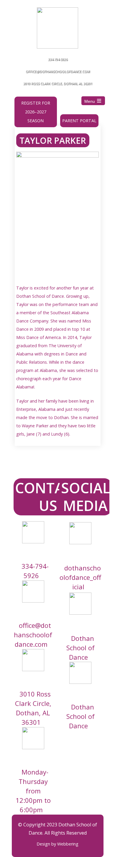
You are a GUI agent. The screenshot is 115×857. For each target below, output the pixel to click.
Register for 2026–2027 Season (35, 111)
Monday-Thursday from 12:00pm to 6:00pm (33, 790)
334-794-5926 (57, 59)
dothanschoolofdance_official (80, 577)
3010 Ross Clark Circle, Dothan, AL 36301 (57, 83)
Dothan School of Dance (80, 647)
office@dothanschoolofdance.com (57, 71)
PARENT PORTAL (79, 120)
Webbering (67, 844)
